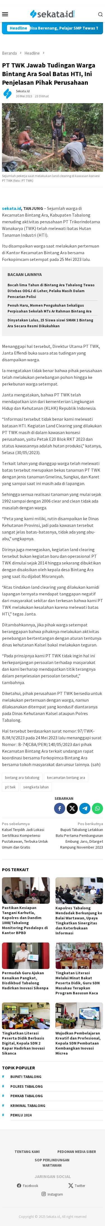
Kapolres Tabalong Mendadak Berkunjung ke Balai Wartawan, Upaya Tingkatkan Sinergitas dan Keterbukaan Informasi (78, 920)
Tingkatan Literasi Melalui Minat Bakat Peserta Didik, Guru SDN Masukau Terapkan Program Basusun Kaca (77, 982)
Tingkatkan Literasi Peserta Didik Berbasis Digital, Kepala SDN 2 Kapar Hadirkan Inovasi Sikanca (23, 1043)
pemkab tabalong (26, 1096)
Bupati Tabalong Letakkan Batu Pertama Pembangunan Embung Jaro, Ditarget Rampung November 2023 (79, 835)
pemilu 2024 (21, 1115)
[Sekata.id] (52, 13)
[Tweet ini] (72, 808)
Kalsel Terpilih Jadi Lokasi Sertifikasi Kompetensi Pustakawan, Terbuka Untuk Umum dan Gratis (25, 835)
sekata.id (11, 208)
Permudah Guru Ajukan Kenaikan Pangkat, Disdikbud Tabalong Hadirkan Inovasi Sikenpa (25, 980)
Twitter (80, 1185)
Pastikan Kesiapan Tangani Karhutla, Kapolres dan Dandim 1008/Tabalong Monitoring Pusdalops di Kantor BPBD (25, 920)
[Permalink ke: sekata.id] (7, 93)
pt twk (10, 786)
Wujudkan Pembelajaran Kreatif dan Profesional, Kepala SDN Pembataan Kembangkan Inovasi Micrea (78, 1043)
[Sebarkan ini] (59, 808)
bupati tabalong (25, 1076)
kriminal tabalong (27, 1105)
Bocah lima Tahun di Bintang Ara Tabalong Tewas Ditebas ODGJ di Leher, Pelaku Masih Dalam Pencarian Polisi (51, 291)
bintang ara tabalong (22, 777)
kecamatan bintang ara (66, 777)
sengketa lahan (36, 786)
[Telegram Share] (84, 808)
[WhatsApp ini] (97, 808)
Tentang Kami (27, 1151)
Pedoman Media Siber (76, 1151)
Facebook (30, 1185)
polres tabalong (26, 1086)
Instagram (55, 1194)
